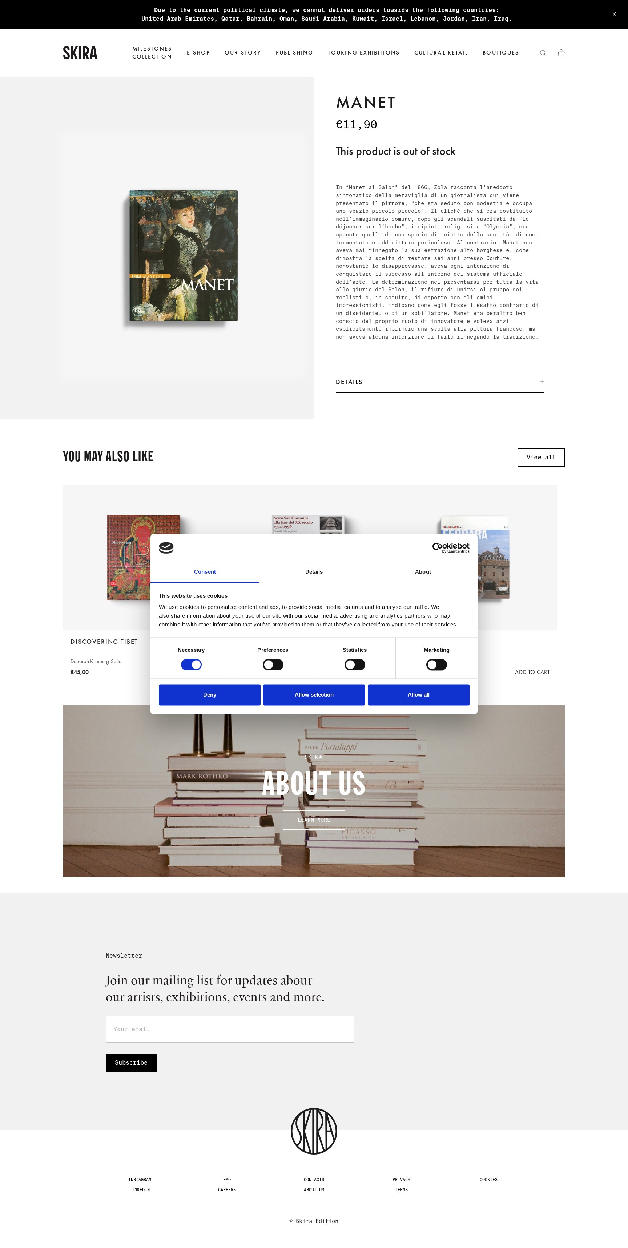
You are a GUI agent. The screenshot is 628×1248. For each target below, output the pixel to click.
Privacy (401, 1179)
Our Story (243, 52)
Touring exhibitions (364, 52)
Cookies (489, 1179)
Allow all (419, 695)
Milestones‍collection (152, 52)
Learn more (314, 820)
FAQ (227, 1179)
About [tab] (423, 572)
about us (314, 1189)
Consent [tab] (205, 572)
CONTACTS (314, 1179)
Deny (209, 695)
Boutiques (501, 52)
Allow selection (314, 695)
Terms (401, 1189)
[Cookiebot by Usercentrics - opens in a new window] (438, 547)
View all (541, 457)
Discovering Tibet (104, 642)
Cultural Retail (441, 52)
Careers (227, 1189)
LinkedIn (139, 1189)
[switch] (273, 664)
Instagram (139, 1179)
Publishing (294, 52)
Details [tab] (314, 572)
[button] (199, 53)
